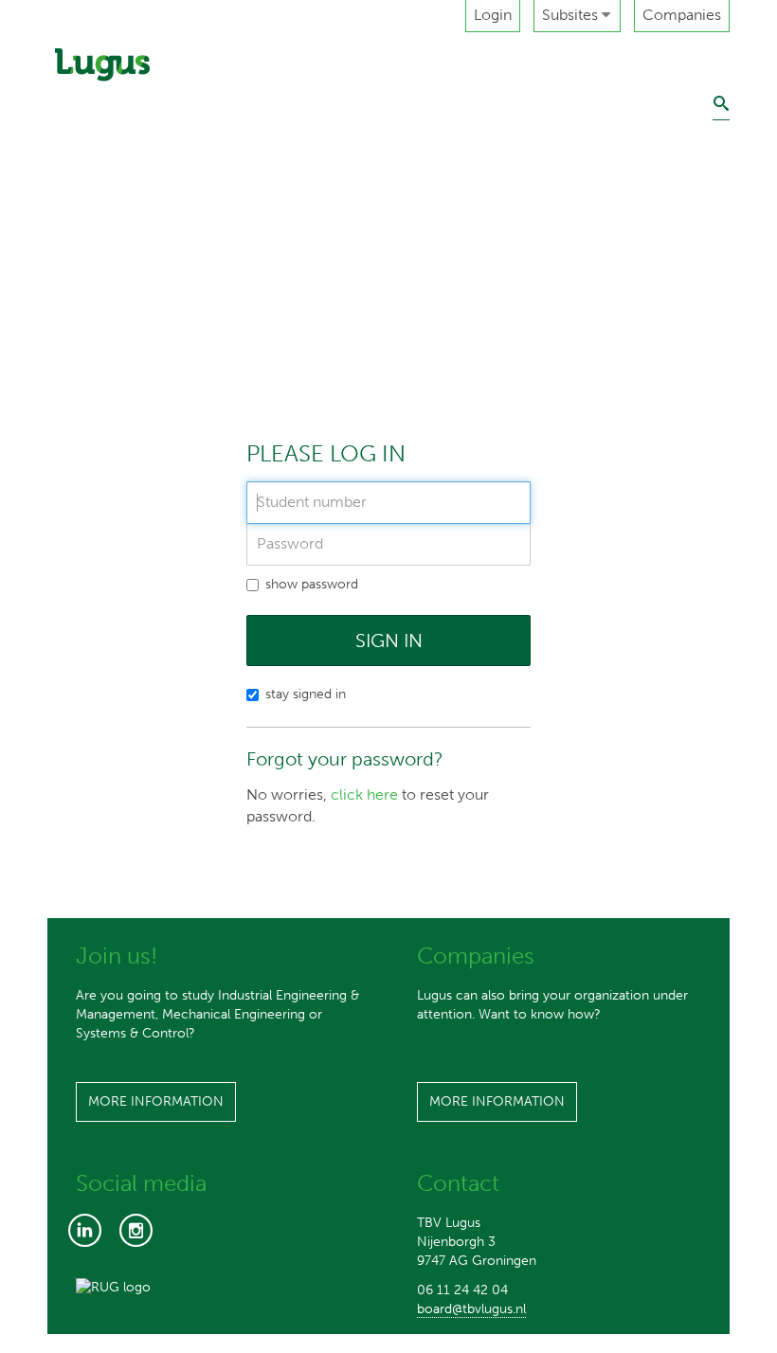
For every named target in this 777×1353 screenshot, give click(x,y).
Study (77, 137)
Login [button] (493, 15)
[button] (577, 16)
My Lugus (90, 312)
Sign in (389, 640)
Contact (85, 400)
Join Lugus (94, 269)
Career (81, 225)
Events (80, 180)
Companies (681, 15)
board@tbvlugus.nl (471, 1309)
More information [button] (156, 1101)
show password (311, 584)
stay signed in (305, 694)
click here (364, 794)
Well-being (96, 356)
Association (97, 93)
